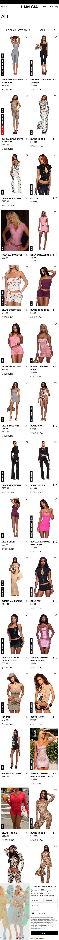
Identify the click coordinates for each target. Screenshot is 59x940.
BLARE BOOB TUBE (11, 310)
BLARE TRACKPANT (11, 198)
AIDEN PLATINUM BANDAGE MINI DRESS (41, 775)
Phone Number (35, 910)
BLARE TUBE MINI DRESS (39, 368)
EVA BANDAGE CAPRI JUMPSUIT (12, 81)
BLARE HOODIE (37, 139)
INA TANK (6, 717)
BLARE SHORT (37, 426)
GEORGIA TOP (37, 717)
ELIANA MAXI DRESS (12, 601)
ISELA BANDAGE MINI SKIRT (41, 256)
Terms (43, 928)
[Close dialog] (57, 885)
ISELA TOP (35, 601)
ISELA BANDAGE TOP (12, 255)
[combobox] (34, 913)
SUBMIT (44, 933)
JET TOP (34, 198)
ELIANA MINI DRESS (11, 774)
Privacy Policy (35, 928)
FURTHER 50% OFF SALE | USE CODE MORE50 (29, 2)
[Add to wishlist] (26, 36)
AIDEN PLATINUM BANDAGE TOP (10, 659)
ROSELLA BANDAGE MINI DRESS (40, 543)
